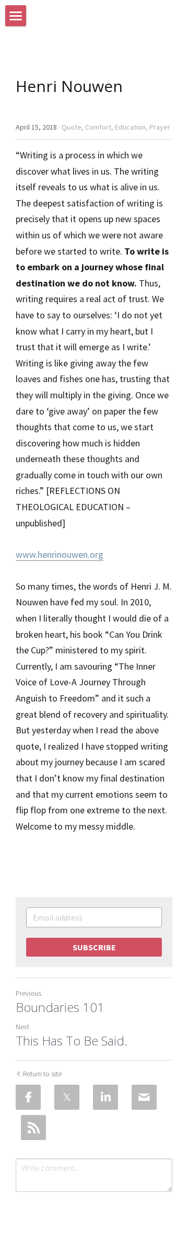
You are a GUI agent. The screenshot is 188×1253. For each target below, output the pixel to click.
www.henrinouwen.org (59, 554)
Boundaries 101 (60, 1007)
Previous (28, 993)
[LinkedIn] (105, 1097)
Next (22, 1026)
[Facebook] (28, 1097)
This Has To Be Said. (71, 1041)
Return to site (42, 1073)
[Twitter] (66, 1097)
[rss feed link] (33, 1127)
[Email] (144, 1097)
